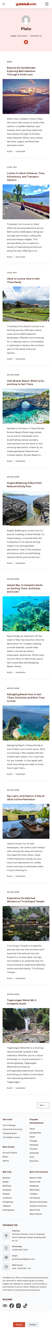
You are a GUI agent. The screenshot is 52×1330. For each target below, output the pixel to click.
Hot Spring (35, 1197)
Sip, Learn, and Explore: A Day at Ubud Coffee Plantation (25, 797)
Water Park (35, 1210)
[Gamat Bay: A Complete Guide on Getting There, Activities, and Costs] (26, 613)
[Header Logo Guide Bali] (26, 4)
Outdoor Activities (38, 1206)
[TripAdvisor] (5, 1305)
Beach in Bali (36, 1177)
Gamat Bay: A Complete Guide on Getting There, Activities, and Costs (24, 588)
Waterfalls (34, 1189)
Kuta (32, 1157)
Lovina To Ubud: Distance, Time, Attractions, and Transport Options (26, 176)
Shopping (34, 1185)
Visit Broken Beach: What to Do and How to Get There (25, 382)
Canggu (33, 1140)
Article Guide (13, 375)
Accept (19, 1324)
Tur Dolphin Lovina (11, 1137)
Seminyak (34, 1152)
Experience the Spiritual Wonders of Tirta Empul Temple (25, 899)
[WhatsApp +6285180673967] (6, 1248)
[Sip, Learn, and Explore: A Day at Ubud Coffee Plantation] (26, 821)
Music (5, 1156)
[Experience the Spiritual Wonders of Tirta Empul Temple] (26, 923)
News (9, 62)
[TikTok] (25, 1305)
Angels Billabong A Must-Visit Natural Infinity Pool (24, 484)
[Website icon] (26, 42)
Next (42, 1105)
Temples (34, 1193)
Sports (6, 1160)
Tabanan (7, 1206)
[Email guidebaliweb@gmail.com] (6, 1257)
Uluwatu (34, 1148)
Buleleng (7, 1185)
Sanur (32, 1136)
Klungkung (8, 1202)
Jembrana (7, 1197)
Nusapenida (35, 1132)
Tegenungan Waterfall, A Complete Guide (21, 1001)
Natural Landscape (38, 1202)
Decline (32, 1324)
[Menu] (4, 4)
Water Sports (36, 1214)
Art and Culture (10, 1152)
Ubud (32, 1128)
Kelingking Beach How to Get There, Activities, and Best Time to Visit (26, 698)
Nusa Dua (34, 1161)
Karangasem (8, 1210)
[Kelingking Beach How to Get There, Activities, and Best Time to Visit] (26, 723)
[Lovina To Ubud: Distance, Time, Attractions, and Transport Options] (26, 201)
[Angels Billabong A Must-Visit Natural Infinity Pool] (26, 508)
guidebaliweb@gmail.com (23, 1259)
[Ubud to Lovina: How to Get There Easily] (26, 304)
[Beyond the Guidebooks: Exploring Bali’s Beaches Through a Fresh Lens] (26, 96)
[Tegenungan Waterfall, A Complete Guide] (26, 1025)
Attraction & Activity (12, 1129)
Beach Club (35, 1181)
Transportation (10, 1133)
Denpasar (34, 1144)
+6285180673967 (20, 1249)
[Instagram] (18, 1305)
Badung (6, 1177)
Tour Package (9, 1125)
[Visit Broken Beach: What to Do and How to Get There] (26, 406)
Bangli (6, 1181)
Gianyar (6, 1193)
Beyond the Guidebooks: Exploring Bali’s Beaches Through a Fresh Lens (21, 71)
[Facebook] (11, 1305)
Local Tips (12, 167)
